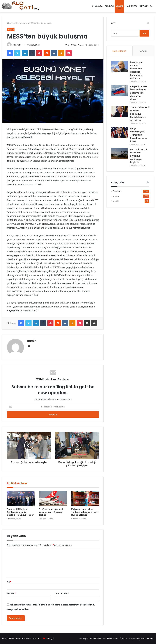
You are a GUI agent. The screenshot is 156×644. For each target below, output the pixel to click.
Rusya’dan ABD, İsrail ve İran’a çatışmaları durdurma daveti (138, 93)
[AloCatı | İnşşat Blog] (21, 6)
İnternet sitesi (62, 593)
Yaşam (119, 6)
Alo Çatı (50, 638)
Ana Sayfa (97, 6)
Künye (150, 638)
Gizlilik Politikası (97, 638)
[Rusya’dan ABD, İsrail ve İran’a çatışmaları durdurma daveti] (119, 90)
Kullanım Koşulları (137, 638)
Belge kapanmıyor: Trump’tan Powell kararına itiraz (138, 135)
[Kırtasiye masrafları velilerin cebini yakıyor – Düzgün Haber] (85, 498)
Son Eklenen (119, 50)
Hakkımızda (131, 6)
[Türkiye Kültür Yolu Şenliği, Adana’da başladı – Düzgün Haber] (21, 498)
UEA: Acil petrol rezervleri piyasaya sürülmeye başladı (138, 156)
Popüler (143, 50)
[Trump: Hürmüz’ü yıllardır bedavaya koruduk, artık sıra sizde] (119, 111)
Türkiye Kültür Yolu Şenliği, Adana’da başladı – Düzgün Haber (20, 512)
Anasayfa (13, 23)
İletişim (144, 6)
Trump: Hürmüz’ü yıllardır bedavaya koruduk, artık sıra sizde (139, 114)
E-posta (11, 593)
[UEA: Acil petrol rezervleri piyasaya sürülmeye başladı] (119, 153)
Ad (9, 582)
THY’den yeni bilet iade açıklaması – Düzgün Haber (51, 512)
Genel (116, 201)
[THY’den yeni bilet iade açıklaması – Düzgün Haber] (53, 498)
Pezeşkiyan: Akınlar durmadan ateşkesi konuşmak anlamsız (136, 70)
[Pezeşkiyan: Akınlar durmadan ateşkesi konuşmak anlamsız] (119, 66)
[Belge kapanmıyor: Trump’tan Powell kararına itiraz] (119, 132)
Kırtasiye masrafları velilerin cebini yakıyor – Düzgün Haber (84, 512)
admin (15, 45)
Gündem (109, 6)
